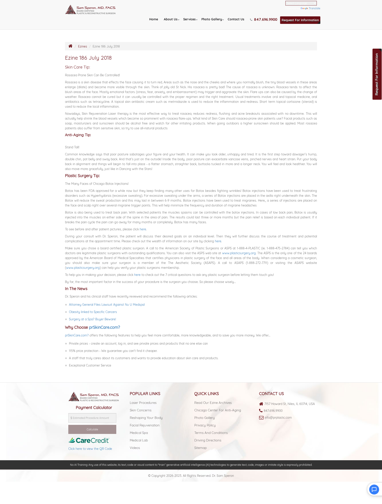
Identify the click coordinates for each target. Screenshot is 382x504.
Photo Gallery (211, 19)
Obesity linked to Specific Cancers (93, 312)
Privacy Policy (205, 425)
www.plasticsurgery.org (239, 253)
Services (189, 19)
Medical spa (139, 433)
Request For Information (300, 20)
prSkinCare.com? (104, 327)
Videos (135, 448)
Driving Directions (207, 440)
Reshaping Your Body (146, 418)
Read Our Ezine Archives (213, 403)
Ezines (82, 46)
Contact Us (236, 19)
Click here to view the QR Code (90, 449)
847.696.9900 (273, 411)
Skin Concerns (140, 410)
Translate (314, 8)
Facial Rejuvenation (145, 425)
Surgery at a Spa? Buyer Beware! (92, 319)
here (143, 229)
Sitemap (200, 448)
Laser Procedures (143, 403)
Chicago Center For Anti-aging (217, 410)
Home (153, 19)
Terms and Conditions (211, 433)
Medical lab (139, 440)
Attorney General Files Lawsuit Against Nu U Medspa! (107, 305)
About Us (171, 19)
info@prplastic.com (278, 418)
